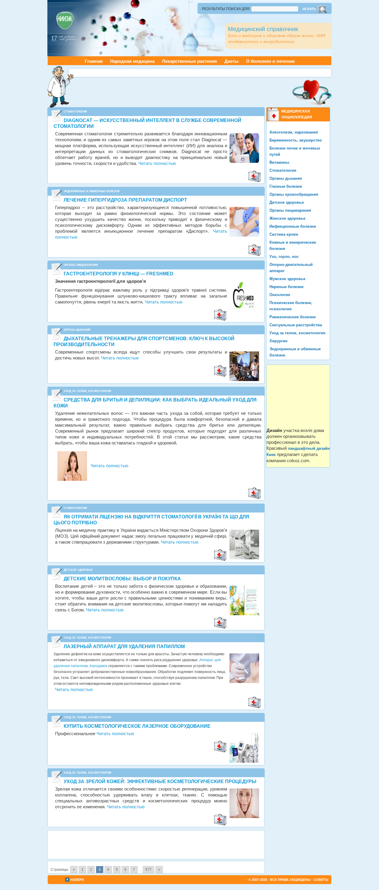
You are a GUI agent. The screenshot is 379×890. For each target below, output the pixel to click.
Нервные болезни (286, 287)
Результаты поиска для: (226, 9)
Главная (94, 61)
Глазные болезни (285, 186)
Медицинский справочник (263, 29)
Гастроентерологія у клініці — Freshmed (119, 273)
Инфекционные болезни (292, 226)
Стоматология (75, 111)
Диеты (231, 61)
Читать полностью (157, 163)
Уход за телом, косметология (87, 391)
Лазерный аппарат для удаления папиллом (124, 646)
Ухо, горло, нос (284, 256)
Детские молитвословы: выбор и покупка (122, 578)
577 (148, 869)
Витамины (279, 162)
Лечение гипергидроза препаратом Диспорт (125, 200)
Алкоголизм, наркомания (293, 132)
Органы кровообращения (293, 194)
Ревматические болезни (292, 317)
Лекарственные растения (189, 61)
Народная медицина (132, 61)
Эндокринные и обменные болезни (91, 191)
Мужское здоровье (287, 279)
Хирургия (278, 341)
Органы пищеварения (81, 265)
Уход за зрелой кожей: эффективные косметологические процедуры (160, 781)
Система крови (283, 234)
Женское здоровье (287, 218)
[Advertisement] (200, 72)
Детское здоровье (78, 569)
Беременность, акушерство (295, 140)
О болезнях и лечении (270, 61)
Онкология (279, 295)
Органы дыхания (77, 329)
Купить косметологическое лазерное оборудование (137, 726)
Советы (321, 879)
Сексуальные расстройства (295, 325)
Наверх (77, 879)
